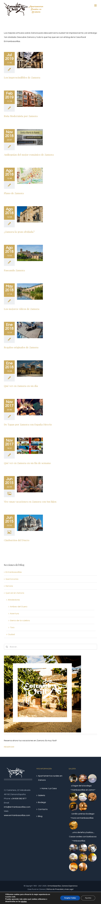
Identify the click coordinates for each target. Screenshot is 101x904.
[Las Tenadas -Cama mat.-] (82, 797)
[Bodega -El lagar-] (82, 806)
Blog (40, 816)
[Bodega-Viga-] (83, 787)
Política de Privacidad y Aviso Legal (60, 889)
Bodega (42, 802)
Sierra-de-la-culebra (20, 620)
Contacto (43, 809)
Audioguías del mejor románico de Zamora (29, 154)
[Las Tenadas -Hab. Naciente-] (92, 857)
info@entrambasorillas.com (17, 807)
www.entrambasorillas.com (17, 815)
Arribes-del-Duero (18, 607)
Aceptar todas (70, 898)
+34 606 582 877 (18, 798)
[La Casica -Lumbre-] (83, 836)
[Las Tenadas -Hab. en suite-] (82, 867)
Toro (12, 627)
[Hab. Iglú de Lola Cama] (92, 778)
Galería (41, 795)
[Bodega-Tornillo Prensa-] (83, 815)
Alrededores (14, 600)
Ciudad (11, 634)
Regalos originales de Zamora (21, 347)
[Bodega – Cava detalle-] (92, 797)
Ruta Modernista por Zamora (21, 116)
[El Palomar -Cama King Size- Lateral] (73, 857)
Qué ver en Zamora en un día (21, 386)
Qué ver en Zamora (15, 593)
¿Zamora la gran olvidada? (19, 231)
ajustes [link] (24, 901)
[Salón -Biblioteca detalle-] (73, 825)
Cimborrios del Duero (16, 540)
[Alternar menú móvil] (95, 5)
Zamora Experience (69, 886)
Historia (9, 586)
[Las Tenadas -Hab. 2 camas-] (73, 867)
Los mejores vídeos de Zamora (21, 309)
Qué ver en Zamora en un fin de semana (27, 463)
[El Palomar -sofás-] (92, 848)
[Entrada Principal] (73, 797)
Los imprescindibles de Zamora (22, 77)
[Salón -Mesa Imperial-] (82, 778)
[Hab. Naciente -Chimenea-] (73, 806)
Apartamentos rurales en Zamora (50, 778)
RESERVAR (9, 747)
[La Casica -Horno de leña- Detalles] (73, 778)
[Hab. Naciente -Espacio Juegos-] (82, 857)
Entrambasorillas (14, 572)
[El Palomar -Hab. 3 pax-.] (73, 848)
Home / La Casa (49, 788)
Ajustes (88, 898)
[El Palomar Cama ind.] (82, 848)
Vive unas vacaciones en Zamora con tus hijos (30, 501)
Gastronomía (12, 579)
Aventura (14, 614)
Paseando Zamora (14, 270)
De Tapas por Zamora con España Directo (28, 424)
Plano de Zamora (14, 193)
